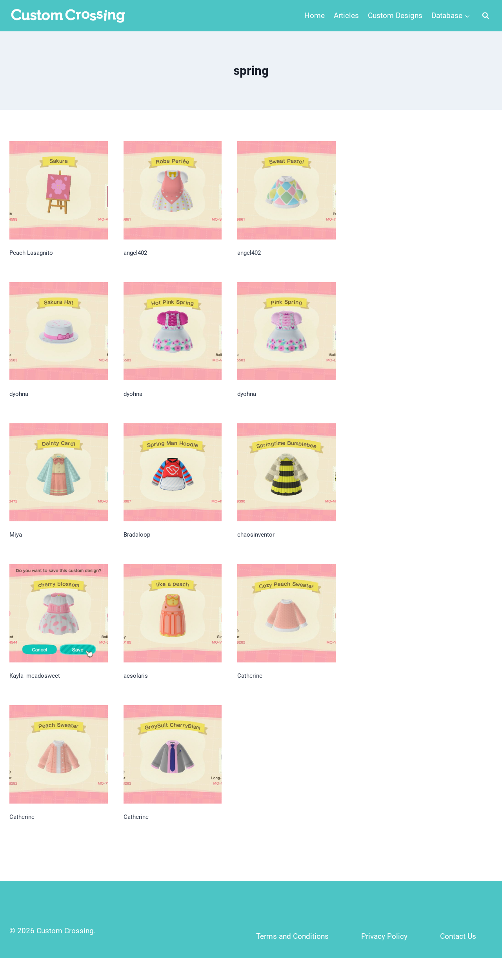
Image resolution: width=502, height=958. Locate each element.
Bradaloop (137, 534)
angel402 (135, 252)
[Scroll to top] (479, 900)
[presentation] (58, 190)
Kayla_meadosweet (34, 675)
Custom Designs (395, 15)
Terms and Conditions (292, 936)
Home (314, 15)
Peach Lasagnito (31, 252)
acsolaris (136, 675)
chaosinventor (256, 534)
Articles (346, 15)
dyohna (18, 393)
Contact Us (458, 936)
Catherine (249, 675)
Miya (15, 534)
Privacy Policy (384, 936)
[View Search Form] (485, 16)
